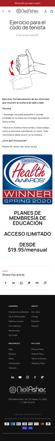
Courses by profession (19, 312)
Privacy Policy (37, 349)
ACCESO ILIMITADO (27, 233)
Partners (35, 321)
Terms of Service (38, 358)
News (11, 358)
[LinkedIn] (13, 377)
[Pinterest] (42, 377)
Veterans (12, 368)
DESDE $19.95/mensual (27, 247)
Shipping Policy (38, 363)
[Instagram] (27, 377)
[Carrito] (52, 11)
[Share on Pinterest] (29, 283)
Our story (35, 312)
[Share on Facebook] (5, 283)
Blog (11, 349)
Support (34, 326)
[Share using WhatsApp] (21, 283)
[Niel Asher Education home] (27, 389)
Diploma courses (16, 321)
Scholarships (14, 363)
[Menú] (3, 11)
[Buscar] (9, 11)
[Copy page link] (45, 283)
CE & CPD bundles (17, 316)
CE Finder (13, 335)
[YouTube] (20, 377)
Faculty (34, 316)
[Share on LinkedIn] (13, 283)
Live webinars (15, 326)
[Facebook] (35, 377)
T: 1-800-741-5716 (27, 402)
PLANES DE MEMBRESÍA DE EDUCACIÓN (27, 218)
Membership (14, 330)
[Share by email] (37, 283)
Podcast (12, 354)
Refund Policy (37, 354)
